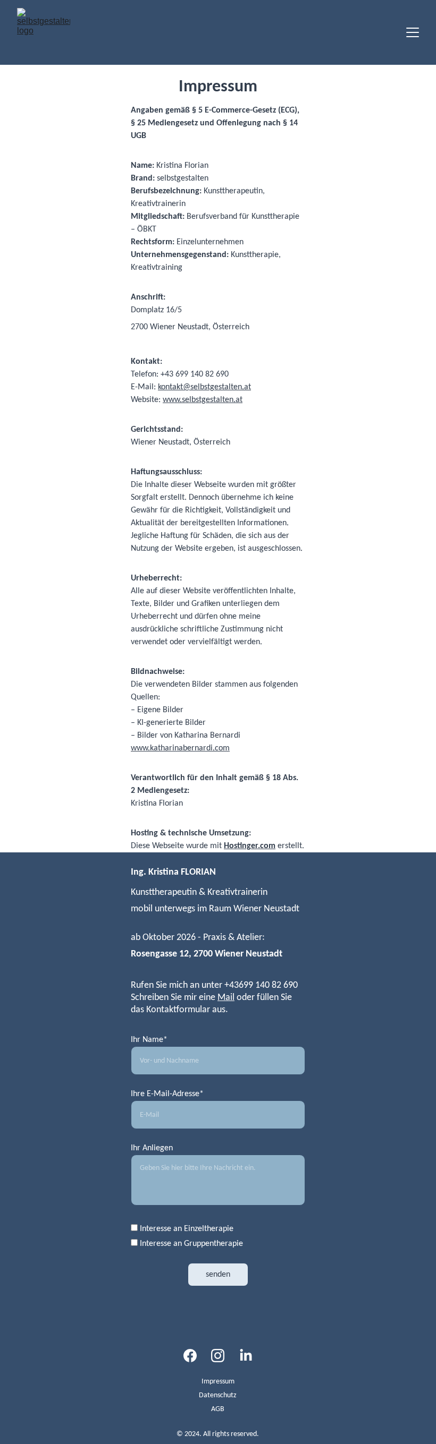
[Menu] (412, 32)
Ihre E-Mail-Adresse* (167, 1094)
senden (218, 1274)
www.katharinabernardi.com (180, 748)
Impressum (218, 1382)
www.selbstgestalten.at (202, 400)
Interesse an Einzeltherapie (185, 1229)
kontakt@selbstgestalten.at (204, 387)
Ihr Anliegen (152, 1148)
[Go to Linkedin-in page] (246, 1355)
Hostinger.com (249, 846)
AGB (217, 1409)
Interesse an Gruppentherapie (190, 1244)
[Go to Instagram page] (217, 1355)
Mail (225, 998)
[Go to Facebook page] (190, 1355)
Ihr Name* (149, 1040)
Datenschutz (218, 1395)
